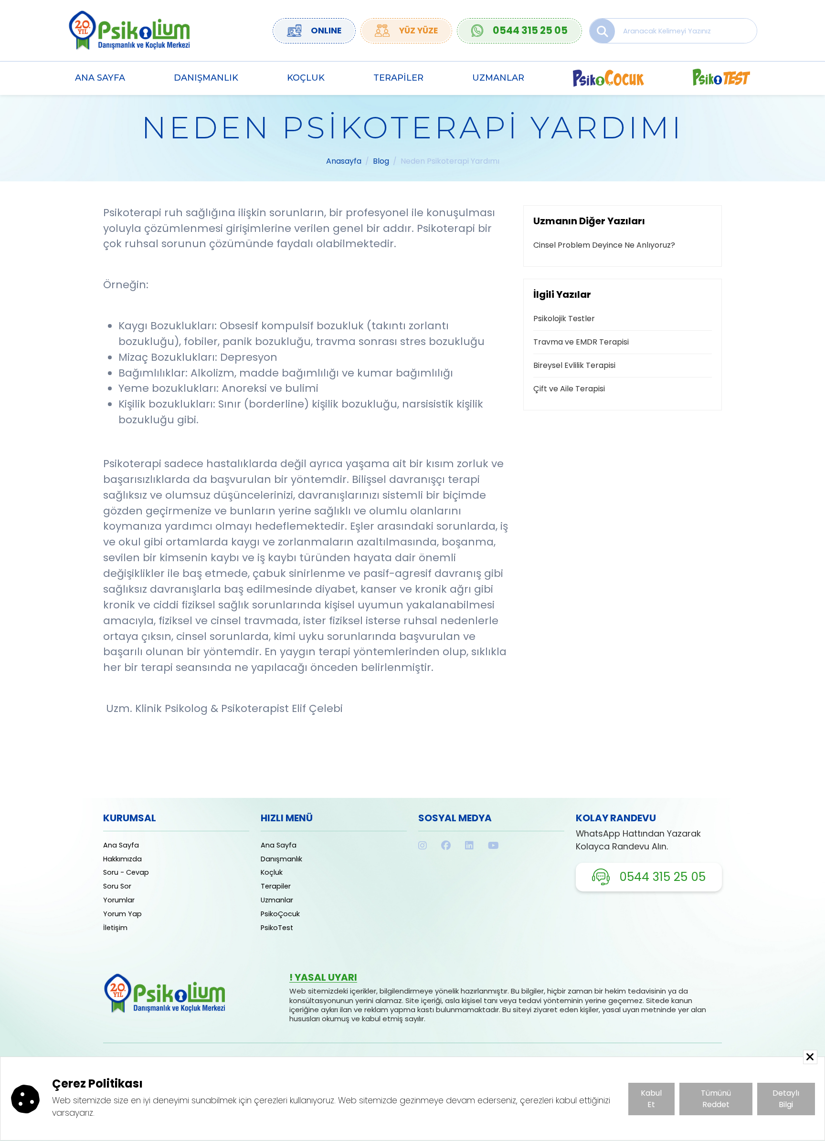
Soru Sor (117, 886)
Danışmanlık (206, 78)
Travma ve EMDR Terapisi (581, 341)
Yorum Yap (122, 914)
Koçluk (306, 78)
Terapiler (398, 78)
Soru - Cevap (126, 872)
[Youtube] (493, 845)
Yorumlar (119, 900)
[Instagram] (422, 845)
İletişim (115, 927)
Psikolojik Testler (564, 318)
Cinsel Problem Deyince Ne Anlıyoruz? (604, 245)
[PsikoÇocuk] (608, 78)
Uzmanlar (498, 78)
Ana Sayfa (100, 78)
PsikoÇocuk (280, 914)
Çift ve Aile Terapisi (569, 388)
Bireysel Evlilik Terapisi (574, 365)
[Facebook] (446, 845)
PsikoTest (277, 927)
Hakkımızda (122, 859)
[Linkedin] (469, 845)
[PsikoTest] (721, 78)
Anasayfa (343, 161)
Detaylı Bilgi (785, 1099)
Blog (381, 161)
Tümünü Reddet (716, 1099)
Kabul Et (651, 1099)
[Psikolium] (129, 29)
